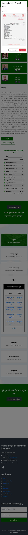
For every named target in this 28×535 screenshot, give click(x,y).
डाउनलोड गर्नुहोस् (13, 50)
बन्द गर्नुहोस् (22, 50)
